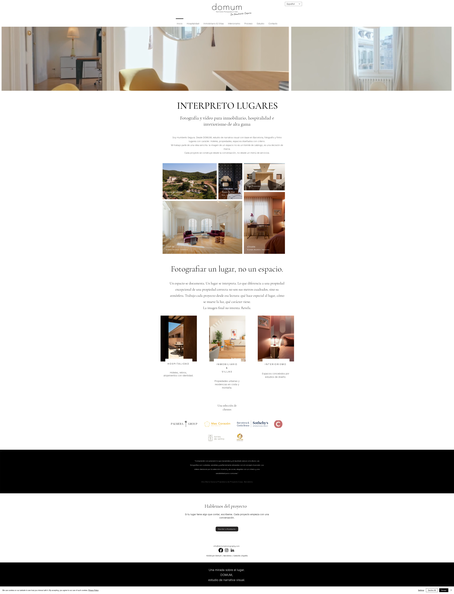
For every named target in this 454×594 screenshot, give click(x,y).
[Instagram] (226, 550)
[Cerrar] (451, 590)
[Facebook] (220, 550)
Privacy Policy (93, 590)
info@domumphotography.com (227, 546)
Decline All (432, 590)
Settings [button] (421, 590)
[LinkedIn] (232, 550)
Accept (443, 590)
